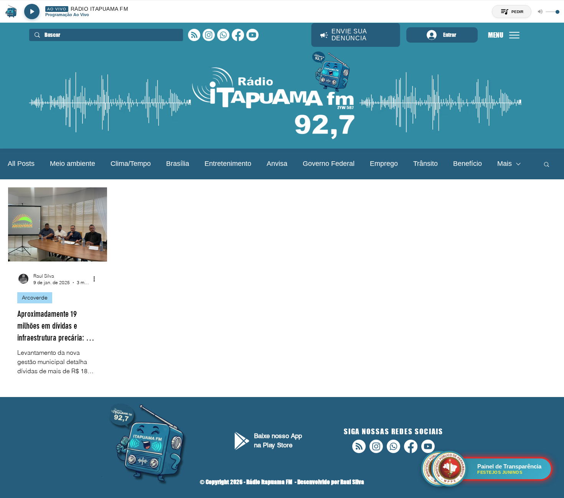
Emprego (384, 163)
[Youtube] (252, 35)
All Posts (21, 163)
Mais (504, 163)
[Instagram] (209, 35)
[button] (546, 165)
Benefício (467, 163)
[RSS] (194, 35)
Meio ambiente (72, 163)
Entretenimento (227, 163)
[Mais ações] (96, 278)
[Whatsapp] (223, 35)
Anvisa (277, 163)
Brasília (177, 163)
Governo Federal (329, 163)
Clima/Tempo (130, 163)
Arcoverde (35, 297)
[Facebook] (238, 35)
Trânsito (425, 163)
